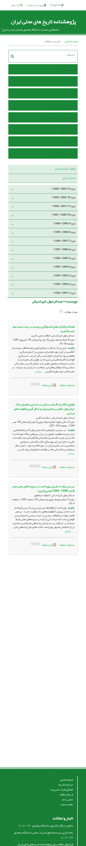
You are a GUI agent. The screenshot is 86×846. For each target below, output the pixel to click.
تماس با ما (68, 154)
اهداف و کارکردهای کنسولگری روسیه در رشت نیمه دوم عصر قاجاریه (44, 329)
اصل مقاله (42, 385)
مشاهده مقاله (67, 385)
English (55, 5)
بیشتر (38, 371)
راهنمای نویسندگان (63, 106)
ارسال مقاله (67, 130)
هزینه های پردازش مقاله (60, 118)
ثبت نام (15, 5)
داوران (70, 142)
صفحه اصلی (71, 41)
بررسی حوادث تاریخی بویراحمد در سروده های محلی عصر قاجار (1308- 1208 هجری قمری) (43, 489)
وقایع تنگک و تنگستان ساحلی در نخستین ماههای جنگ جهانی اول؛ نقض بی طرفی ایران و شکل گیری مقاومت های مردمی (44, 409)
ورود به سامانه (35, 5)
